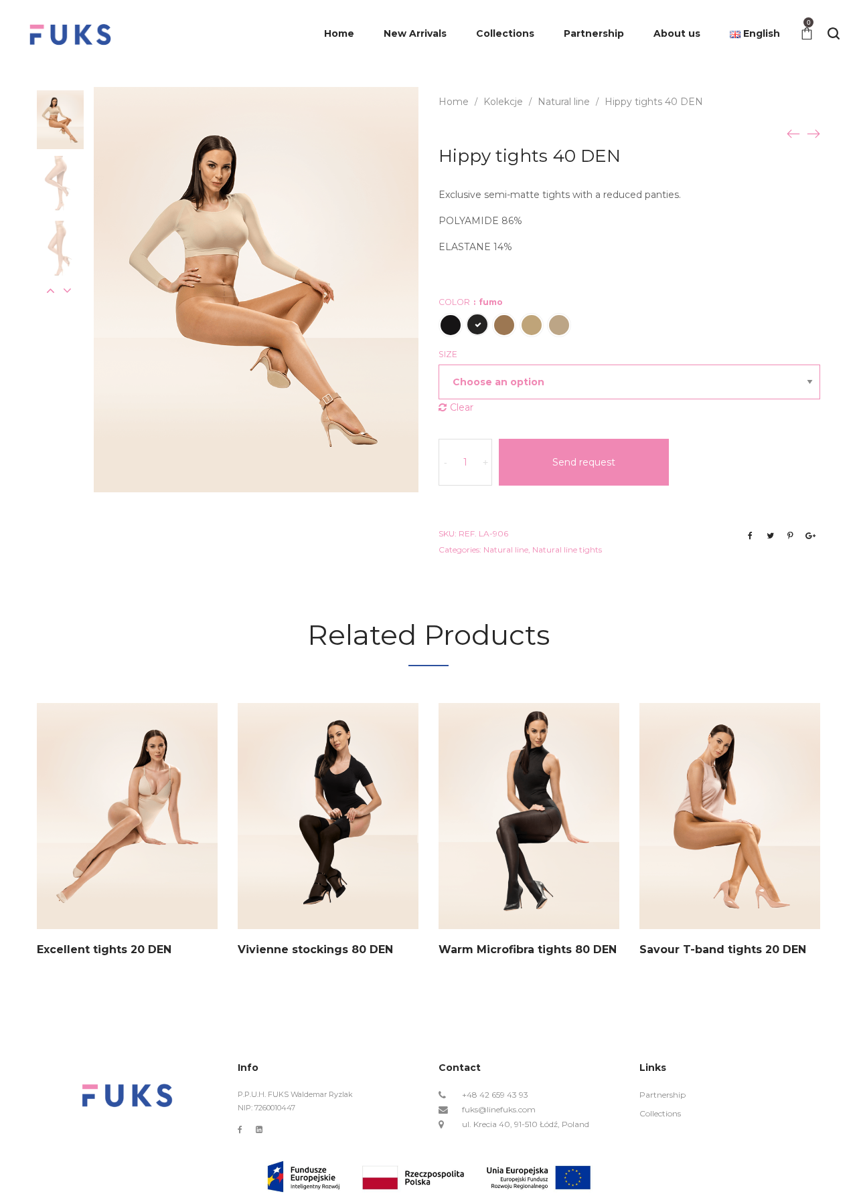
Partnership (662, 1095)
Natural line (564, 102)
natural (559, 325)
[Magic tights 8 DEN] (793, 133)
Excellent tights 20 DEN (104, 949)
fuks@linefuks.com (499, 1109)
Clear (461, 407)
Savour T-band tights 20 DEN (722, 949)
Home (454, 102)
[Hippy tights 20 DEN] (813, 133)
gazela (532, 325)
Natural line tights (567, 549)
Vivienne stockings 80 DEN (315, 949)
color (471, 302)
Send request (583, 462)
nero (451, 325)
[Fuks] (70, 33)
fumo (477, 324)
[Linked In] (259, 1129)
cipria (504, 325)
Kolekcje (503, 102)
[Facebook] (240, 1129)
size (448, 354)
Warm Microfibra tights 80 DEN (528, 949)
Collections (660, 1113)
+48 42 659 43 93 (495, 1095)
